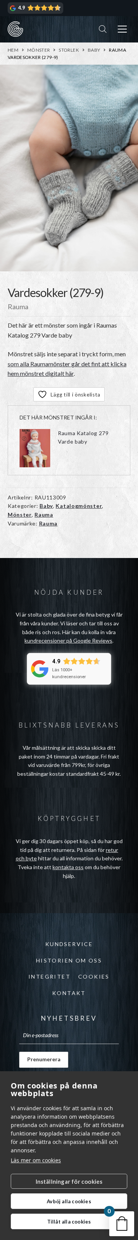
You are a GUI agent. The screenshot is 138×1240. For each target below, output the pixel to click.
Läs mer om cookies (36, 1160)
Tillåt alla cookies (69, 1222)
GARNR (15, 29)
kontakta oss (68, 867)
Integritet (49, 976)
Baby (94, 50)
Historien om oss (69, 960)
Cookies (94, 976)
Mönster (38, 50)
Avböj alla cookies (69, 1201)
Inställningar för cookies (69, 1181)
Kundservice (69, 944)
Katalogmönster (79, 506)
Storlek (69, 50)
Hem (13, 50)
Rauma (43, 514)
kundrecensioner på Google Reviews (68, 640)
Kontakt (69, 993)
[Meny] (122, 29)
